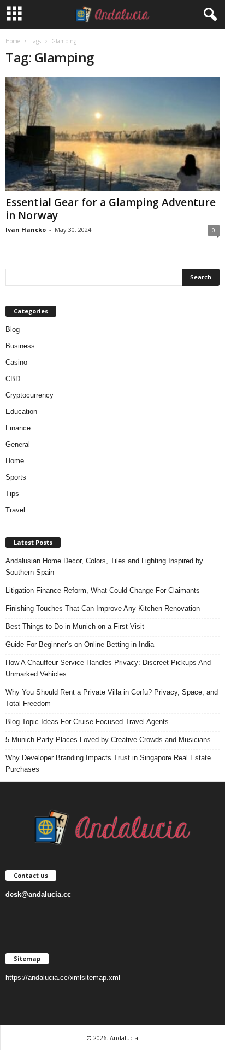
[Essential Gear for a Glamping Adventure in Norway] (112, 134)
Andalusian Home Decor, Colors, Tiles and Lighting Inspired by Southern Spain (104, 566)
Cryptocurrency (29, 395)
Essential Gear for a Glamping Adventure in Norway (110, 209)
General (17, 444)
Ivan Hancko (25, 229)
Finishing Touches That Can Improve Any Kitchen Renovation (102, 608)
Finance (18, 428)
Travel (15, 510)
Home (12, 41)
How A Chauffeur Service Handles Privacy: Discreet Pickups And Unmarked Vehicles (108, 668)
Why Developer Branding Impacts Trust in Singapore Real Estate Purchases (108, 763)
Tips (12, 493)
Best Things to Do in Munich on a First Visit (74, 626)
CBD (12, 379)
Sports (15, 477)
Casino (16, 362)
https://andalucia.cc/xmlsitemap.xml (62, 977)
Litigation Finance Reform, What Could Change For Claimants (102, 590)
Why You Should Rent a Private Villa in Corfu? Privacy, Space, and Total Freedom (111, 698)
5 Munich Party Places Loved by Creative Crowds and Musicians (108, 740)
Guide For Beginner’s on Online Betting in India (79, 644)
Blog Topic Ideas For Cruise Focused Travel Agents (87, 722)
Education (21, 411)
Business (20, 346)
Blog (12, 329)
